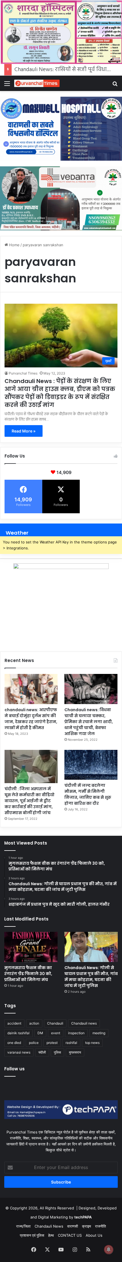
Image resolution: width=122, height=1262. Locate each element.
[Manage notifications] (108, 1249)
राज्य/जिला (23, 1226)
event (55, 1033)
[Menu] (7, 85)
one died (14, 1042)
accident (14, 1023)
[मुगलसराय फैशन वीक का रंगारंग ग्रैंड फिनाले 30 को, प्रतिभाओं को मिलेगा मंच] (31, 947)
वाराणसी (72, 1226)
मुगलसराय (75, 1052)
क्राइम (86, 1226)
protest (52, 1042)
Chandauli (55, 1023)
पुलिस (57, 1052)
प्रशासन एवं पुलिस (32, 1235)
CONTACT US (70, 1235)
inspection (76, 1033)
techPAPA (83, 1217)
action (34, 1023)
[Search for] (115, 85)
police (34, 1042)
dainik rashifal (18, 1033)
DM (40, 1033)
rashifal (71, 1042)
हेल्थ (51, 1235)
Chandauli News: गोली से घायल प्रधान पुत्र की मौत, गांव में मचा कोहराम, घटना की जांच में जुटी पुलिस (91, 976)
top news (92, 1042)
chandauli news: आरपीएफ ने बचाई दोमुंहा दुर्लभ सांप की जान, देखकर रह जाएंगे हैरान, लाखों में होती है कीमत (31, 719)
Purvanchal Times (23, 373)
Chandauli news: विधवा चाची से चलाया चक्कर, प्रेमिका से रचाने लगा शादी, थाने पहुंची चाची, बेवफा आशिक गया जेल (88, 721)
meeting (98, 1033)
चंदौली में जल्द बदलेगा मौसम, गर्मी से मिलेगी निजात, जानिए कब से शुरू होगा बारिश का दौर (87, 794)
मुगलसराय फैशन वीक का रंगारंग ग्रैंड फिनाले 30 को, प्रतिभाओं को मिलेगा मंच (28, 973)
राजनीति (100, 1226)
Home (14, 245)
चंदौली (42, 1052)
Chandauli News (49, 1226)
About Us (94, 1235)
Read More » (23, 431)
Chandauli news (84, 1023)
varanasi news (18, 1052)
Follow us (14, 1069)
